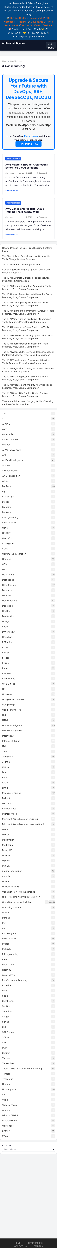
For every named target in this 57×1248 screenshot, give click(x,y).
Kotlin (5, 777)
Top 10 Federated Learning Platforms (21, 264)
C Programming (10, 517)
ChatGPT (7, 533)
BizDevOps (8, 496)
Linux (5, 787)
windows (6, 1110)
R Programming (10, 954)
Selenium (7, 1011)
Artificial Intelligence (13, 43)
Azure (5, 481)
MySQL (6, 865)
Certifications (35, 1243)
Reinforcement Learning (14, 980)
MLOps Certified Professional (37, 25)
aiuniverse (9, 173)
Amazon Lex (8, 434)
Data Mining (8, 574)
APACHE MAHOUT (11, 449)
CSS (4, 564)
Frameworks (8, 678)
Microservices (9, 813)
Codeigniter (8, 543)
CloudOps (7, 538)
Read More (11, 190)
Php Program (9, 933)
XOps (5, 1136)
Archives (6, 1145)
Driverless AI (8, 631)
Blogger (6, 501)
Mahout (6, 798)
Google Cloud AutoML (13, 699)
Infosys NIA (8, 735)
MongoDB (7, 850)
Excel (5, 647)
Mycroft (6, 860)
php (4, 928)
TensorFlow (8, 1063)
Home (4, 61)
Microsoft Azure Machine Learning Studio (23, 824)
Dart (4, 569)
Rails (4, 959)
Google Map (8, 704)
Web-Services (9, 1105)
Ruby (4, 990)
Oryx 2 (5, 912)
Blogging (6, 507)
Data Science (9, 585)
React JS (6, 969)
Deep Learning (9, 600)
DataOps (6, 595)
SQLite (5, 1037)
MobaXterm (8, 839)
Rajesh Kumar (31, 136)
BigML (5, 491)
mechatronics (9, 808)
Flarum (5, 663)
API (4, 455)
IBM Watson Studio (12, 730)
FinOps (6, 652)
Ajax (4, 429)
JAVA (4, 751)
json (4, 772)
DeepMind (7, 605)
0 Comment (42, 173)
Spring (5, 1021)
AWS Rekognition (11, 475)
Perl (4, 923)
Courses (6, 559)
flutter (5, 668)
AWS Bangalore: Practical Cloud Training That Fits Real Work (24, 210)
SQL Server (8, 1032)
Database (7, 590)
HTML (5, 720)
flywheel (6, 673)
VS (3, 1094)
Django (6, 621)
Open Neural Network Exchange (18, 891)
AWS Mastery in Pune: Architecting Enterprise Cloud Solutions (26, 166)
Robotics (6, 985)
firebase (6, 657)
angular (6, 444)
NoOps (5, 881)
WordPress (8, 1125)
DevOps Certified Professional (26, 18)
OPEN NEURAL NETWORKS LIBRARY (21, 897)
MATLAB (6, 803)
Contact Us (20, 1246)
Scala (5, 995)
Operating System (11, 907)
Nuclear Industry (10, 886)
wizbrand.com (9, 1120)
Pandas (6, 917)
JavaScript (7, 756)
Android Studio (10, 439)
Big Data (6, 486)
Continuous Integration (14, 553)
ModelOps (7, 845)
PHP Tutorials (9, 938)
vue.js (5, 1099)
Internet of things (11, 741)
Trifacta (6, 1073)
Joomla (6, 761)
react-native (8, 975)
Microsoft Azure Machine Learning (20, 819)
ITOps (5, 746)
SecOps (6, 1006)
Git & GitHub (8, 683)
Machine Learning (11, 793)
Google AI (7, 694)
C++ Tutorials (9, 522)
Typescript (7, 1079)
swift (4, 1047)
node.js (6, 876)
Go (3, 689)
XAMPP (6, 1131)
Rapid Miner (8, 964)
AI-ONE (6, 423)
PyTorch (6, 949)
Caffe (5, 527)
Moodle (6, 855)
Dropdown (7, 637)
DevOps (6, 611)
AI (3, 418)
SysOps (6, 1053)
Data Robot (8, 579)
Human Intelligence (12, 725)
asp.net (6, 465)
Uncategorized (13, 159)
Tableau (6, 1058)
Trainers (38, 1246)
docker (5, 626)
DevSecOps (8, 616)
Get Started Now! (28, 144)
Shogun (6, 1016)
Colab (5, 548)
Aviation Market (10, 470)
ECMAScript (8, 642)
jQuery (5, 767)
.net (4, 413)
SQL (4, 1027)
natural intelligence (12, 871)
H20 (4, 715)
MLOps (5, 834)
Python (6, 943)
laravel (5, 782)
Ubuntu (6, 1084)
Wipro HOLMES (10, 1115)
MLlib (5, 829)
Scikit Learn (8, 1001)
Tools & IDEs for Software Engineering (22, 1068)
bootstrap (7, 512)
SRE (4, 1042)
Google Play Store (11, 709)
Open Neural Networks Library (17, 902)
